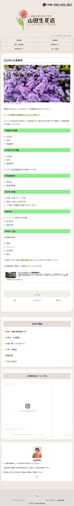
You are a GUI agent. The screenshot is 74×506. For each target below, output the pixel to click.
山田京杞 (37, 460)
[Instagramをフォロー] (37, 477)
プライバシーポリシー (19, 500)
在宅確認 (16, 169)
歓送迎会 (9, 355)
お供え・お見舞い (13, 337)
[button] (59, 300)
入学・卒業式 (11, 349)
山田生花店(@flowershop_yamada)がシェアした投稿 (28, 434)
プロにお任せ (11, 361)
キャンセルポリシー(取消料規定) (55, 500)
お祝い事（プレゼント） (16, 343)
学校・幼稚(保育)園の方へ (16, 331)
